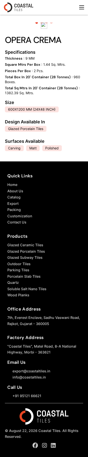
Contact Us (16, 222)
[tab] (36, 22)
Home (12, 185)
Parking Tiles (18, 270)
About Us (15, 191)
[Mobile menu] (81, 7)
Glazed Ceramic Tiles (25, 245)
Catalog (14, 197)
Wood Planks (18, 295)
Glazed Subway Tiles (25, 257)
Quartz (13, 282)
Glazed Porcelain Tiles (26, 251)
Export (13, 203)
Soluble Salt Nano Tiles (26, 289)
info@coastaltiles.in (29, 377)
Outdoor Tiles (19, 264)
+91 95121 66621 (26, 396)
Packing (14, 210)
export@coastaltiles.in (31, 371)
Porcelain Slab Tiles (24, 276)
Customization (19, 216)
